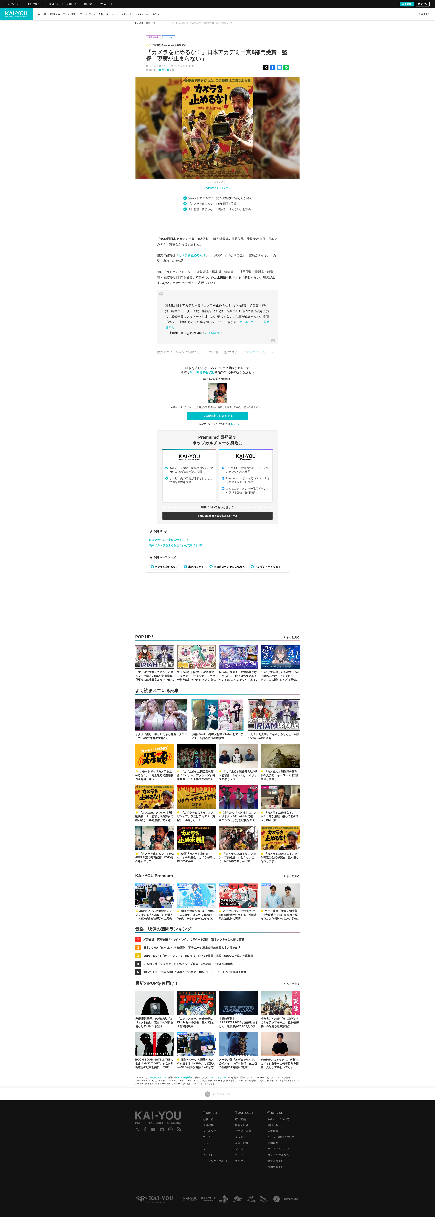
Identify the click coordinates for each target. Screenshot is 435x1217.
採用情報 (272, 1167)
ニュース (162, 23)
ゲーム (239, 1149)
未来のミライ (255, 352)
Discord (162, 1129)
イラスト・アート (246, 1137)
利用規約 (272, 1143)
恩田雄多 (151, 69)
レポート (208, 1143)
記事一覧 (208, 1119)
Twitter (137, 1129)
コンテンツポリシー (216, 1077)
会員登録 (406, 4)
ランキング (209, 1131)
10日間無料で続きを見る (217, 415)
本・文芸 (240, 1119)
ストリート (242, 1155)
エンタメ (240, 1161)
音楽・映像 (150, 23)
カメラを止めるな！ (192, 255)
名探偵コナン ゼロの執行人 (229, 566)
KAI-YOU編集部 (183, 1077)
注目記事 (208, 1125)
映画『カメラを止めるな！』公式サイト (173, 545)
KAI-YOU (139, 23)
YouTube (153, 1129)
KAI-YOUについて (278, 1119)
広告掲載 (272, 1131)
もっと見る (151, 14)
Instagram (170, 1129)
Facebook (145, 1129)
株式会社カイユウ (158, 1077)
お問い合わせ (275, 1125)
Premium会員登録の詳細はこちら (218, 516)
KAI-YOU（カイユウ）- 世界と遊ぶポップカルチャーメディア (16, 14)
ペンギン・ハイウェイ (268, 566)
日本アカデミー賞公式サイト (166, 539)
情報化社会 (242, 1125)
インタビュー (211, 1155)
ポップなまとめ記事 (215, 1161)
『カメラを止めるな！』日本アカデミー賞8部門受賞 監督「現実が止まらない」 (217, 55)
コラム (207, 1137)
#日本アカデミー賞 (253, 322)
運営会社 (272, 1161)
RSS (179, 1129)
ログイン (422, 4)
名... (273, 352)
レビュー (208, 1149)
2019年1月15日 (215, 333)
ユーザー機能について (281, 1137)
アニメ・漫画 (243, 1131)
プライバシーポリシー (281, 1149)
